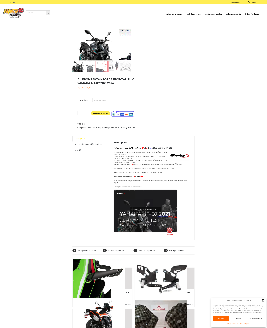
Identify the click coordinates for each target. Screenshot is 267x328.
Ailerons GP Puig (94, 127)
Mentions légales (244, 323)
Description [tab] (80, 138)
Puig (125, 127)
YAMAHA (131, 127)
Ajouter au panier (100, 113)
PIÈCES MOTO (117, 127)
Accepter (221, 318)
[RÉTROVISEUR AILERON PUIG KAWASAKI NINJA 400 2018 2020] (102, 278)
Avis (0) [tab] (78, 150)
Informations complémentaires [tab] (88, 144)
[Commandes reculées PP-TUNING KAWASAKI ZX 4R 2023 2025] (164, 278)
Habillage (106, 127)
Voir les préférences (256, 318)
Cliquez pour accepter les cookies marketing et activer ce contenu (145, 211)
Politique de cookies (233, 323)
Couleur (84, 100)
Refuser (238, 318)
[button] (263, 301)
